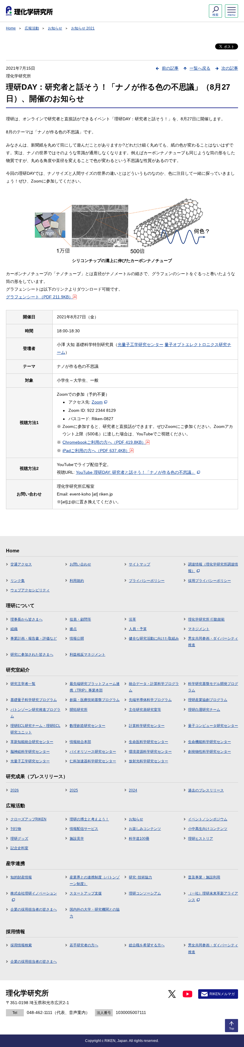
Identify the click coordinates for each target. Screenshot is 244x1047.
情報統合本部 (80, 742)
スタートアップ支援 (86, 893)
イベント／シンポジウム (207, 819)
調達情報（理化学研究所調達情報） (213, 567)
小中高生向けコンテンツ (207, 829)
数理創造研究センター (87, 726)
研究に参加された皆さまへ (31, 654)
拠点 (73, 629)
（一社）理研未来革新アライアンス (213, 896)
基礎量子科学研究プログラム (33, 700)
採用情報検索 (21, 945)
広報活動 (32, 28)
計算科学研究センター (147, 726)
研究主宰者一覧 (22, 684)
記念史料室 (19, 848)
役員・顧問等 (80, 619)
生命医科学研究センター (148, 742)
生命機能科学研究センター (209, 742)
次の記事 (229, 68)
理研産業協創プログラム (207, 700)
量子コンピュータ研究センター (213, 726)
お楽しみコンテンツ (145, 829)
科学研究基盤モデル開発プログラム (213, 687)
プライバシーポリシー (147, 581)
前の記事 (170, 68)
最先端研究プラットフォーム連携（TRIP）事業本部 (95, 687)
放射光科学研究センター (148, 761)
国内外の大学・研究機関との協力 (95, 912)
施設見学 (77, 838)
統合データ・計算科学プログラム (154, 687)
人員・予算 (138, 629)
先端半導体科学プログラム (150, 700)
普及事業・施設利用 (204, 877)
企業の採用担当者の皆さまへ (33, 909)
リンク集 (17, 581)
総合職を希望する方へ (147, 945)
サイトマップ (139, 564)
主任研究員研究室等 (145, 710)
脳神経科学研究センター (30, 752)
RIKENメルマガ (222, 994)
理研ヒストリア (200, 838)
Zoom (97, 402)
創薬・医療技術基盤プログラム (95, 700)
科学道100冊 (139, 838)
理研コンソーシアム (145, 893)
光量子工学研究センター (140, 344)
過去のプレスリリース (206, 790)
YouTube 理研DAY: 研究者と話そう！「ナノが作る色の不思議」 (135, 472)
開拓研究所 (78, 710)
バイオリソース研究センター (93, 752)
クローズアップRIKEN (28, 819)
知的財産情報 (21, 877)
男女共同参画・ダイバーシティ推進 (213, 641)
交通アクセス (21, 564)
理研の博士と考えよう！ (89, 819)
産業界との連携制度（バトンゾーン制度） (95, 880)
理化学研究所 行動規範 (206, 619)
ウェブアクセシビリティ (30, 590)
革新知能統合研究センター (31, 742)
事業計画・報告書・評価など (33, 638)
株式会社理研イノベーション (33, 893)
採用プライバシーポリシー (209, 581)
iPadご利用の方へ (96, 450)
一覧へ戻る (200, 68)
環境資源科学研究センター (150, 752)
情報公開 (77, 638)
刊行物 (15, 829)
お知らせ (55, 28)
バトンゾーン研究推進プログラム (35, 713)
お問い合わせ (80, 564)
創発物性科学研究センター (209, 752)
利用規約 (77, 581)
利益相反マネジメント (87, 654)
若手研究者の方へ (84, 945)
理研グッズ (19, 838)
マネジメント (198, 629)
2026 (14, 790)
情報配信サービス (84, 829)
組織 (14, 629)
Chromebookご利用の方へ (104, 442)
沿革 (132, 619)
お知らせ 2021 (83, 28)
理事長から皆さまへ (26, 619)
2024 (133, 790)
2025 (74, 790)
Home (11, 28)
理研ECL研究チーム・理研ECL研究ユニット (35, 729)
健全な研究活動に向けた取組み (154, 638)
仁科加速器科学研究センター (93, 761)
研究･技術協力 (140, 877)
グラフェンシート (39, 297)
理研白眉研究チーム (204, 710)
